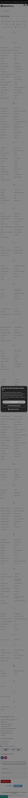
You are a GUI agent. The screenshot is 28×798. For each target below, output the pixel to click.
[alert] (14, 399)
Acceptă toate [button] (14, 402)
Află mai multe (5, 398)
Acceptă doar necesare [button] (14, 405)
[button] (14, 409)
